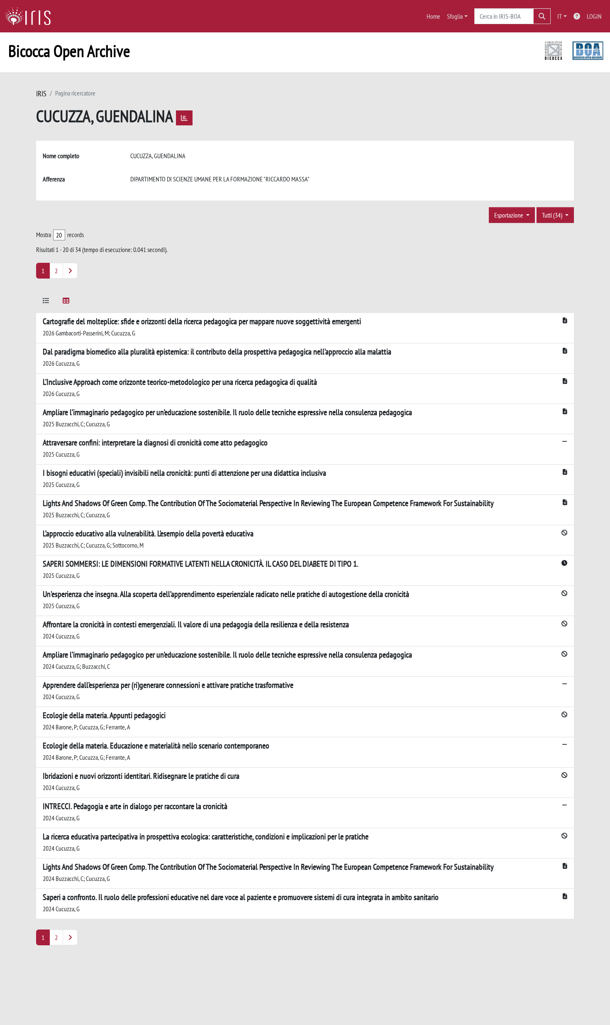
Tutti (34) (553, 215)
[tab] (46, 302)
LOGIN (594, 16)
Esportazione (509, 215)
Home (433, 16)
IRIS (41, 93)
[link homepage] (31, 16)
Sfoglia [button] (455, 16)
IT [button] (559, 16)
